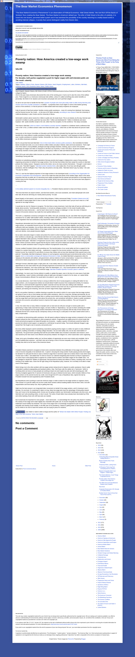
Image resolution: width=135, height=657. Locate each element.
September (102, 502)
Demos (100, 164)
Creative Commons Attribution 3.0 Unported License (39, 49)
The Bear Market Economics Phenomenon (44, 6)
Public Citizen (101, 185)
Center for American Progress (106, 147)
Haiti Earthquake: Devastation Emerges (108, 223)
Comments (101, 364)
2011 (99, 525)
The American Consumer (104, 595)
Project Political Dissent (104, 582)
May (100, 512)
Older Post (88, 465)
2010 (99, 527)
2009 (99, 529)
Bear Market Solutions (104, 551)
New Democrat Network (104, 179)
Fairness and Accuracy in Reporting (107, 168)
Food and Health (102, 565)
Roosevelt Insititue (103, 187)
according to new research (68, 112)
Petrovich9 (71, 639)
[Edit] (118, 43)
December (102, 454)
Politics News (49, 86)
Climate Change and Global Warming (108, 553)
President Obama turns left (80, 198)
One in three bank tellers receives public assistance (56, 143)
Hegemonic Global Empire (105, 567)
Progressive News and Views (106, 580)
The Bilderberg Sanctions (105, 597)
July (100, 507)
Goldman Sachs (21, 86)
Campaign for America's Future (106, 145)
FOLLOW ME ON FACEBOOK (22, 32)
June (100, 509)
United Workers (102, 607)
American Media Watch (104, 544)
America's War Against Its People (107, 540)
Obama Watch (101, 570)
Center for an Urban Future (105, 155)
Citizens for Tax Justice (104, 159)
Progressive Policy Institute (105, 183)
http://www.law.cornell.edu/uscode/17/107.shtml (34, 39)
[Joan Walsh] (20, 412)
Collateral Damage (103, 555)
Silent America (102, 593)
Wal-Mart (84, 84)
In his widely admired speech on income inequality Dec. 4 (33, 189)
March (101, 517)
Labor (72, 84)
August (101, 505)
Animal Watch (101, 546)
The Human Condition (104, 599)
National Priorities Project (105, 176)
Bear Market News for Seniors (106, 548)
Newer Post (19, 465)
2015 (99, 447)
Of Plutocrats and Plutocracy (105, 576)
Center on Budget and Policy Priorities (108, 157)
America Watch (102, 536)
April (100, 514)
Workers (77, 84)
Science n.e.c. (101, 591)
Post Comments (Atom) (29, 468)
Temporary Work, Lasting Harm (107, 464)
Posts (99, 361)
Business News (35, 86)
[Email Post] (47, 418)
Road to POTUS (102, 589)
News (42, 86)
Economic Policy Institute (104, 166)
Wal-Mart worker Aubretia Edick (46, 166)
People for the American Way (106, 181)
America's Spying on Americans (106, 538)
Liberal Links (101, 174)
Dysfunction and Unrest (104, 559)
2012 (99, 522)
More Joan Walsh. (37, 414)
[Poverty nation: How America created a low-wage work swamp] (36, 89)
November (102, 497)
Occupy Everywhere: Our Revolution (108, 574)
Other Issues (101, 578)
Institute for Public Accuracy (105, 170)
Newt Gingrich (57, 84)
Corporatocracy (102, 557)
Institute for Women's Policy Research (108, 172)
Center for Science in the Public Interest (108, 153)
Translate (108, 204)
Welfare (22, 84)
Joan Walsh (19, 82)
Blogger (83, 639)
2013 (27, 86)
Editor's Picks (30, 84)
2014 (99, 450)
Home (53, 465)
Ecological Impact (102, 561)
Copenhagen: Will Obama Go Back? (108, 214)
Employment (66, 84)
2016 (99, 445)
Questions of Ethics (103, 584)
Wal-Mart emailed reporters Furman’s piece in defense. (67, 269)
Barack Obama (39, 84)
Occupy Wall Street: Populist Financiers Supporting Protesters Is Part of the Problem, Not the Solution (108, 286)
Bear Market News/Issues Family (107, 195)
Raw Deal (102, 486)
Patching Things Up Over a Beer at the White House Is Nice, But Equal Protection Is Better (108, 244)
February (102, 519)
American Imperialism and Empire (107, 542)
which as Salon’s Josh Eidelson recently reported (45, 125)
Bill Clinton (48, 84)
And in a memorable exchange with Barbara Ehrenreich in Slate (40, 256)
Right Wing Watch (103, 586)
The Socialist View (103, 601)
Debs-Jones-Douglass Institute (106, 162)
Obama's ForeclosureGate (105, 572)
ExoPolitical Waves (103, 563)
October (101, 500)
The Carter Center (103, 189)
